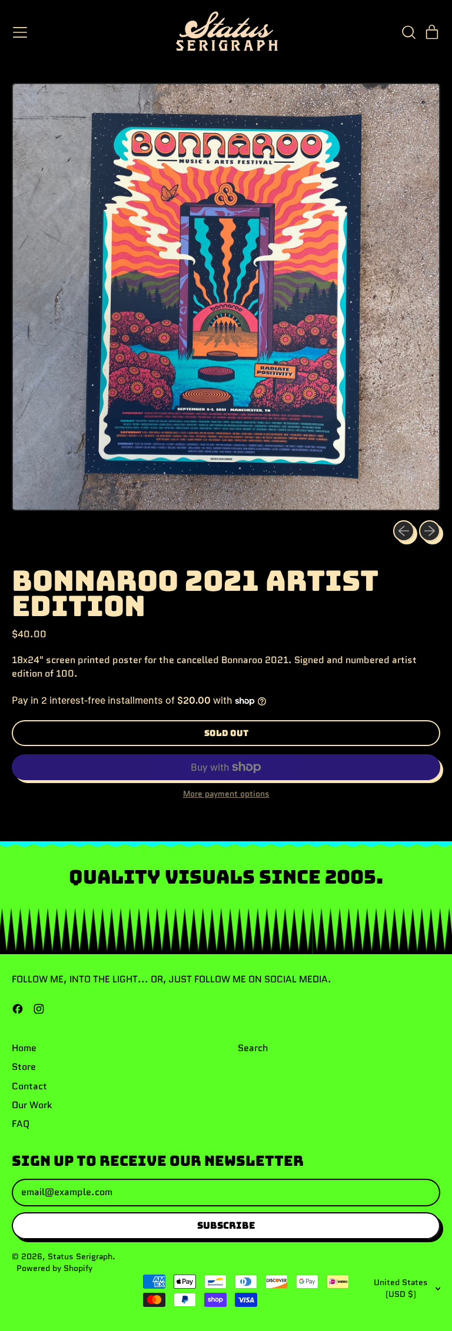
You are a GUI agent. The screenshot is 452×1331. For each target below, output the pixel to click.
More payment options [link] (226, 794)
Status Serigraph (80, 1256)
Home (24, 1048)
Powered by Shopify (54, 1268)
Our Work (32, 1105)
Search (253, 1048)
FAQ (20, 1124)
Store (24, 1067)
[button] (408, 32)
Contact (29, 1086)
